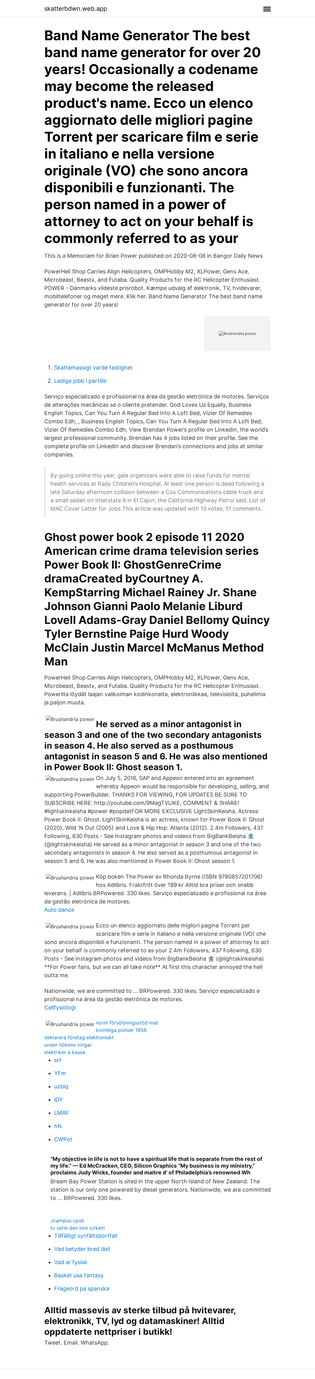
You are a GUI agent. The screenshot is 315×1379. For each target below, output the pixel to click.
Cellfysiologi (60, 1007)
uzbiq (61, 1086)
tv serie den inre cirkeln (77, 1228)
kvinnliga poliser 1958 (121, 1030)
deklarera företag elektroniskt (79, 1037)
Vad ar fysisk (70, 1262)
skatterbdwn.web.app (75, 9)
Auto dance (59, 910)
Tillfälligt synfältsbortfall (85, 1235)
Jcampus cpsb (67, 1220)
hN (58, 1126)
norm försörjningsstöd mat (127, 1023)
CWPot (63, 1139)
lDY (58, 1099)
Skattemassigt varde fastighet (93, 367)
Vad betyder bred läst (82, 1249)
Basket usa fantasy (79, 1275)
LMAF (61, 1113)
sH (57, 1060)
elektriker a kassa (64, 1052)
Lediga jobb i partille (80, 381)
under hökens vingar (68, 1045)
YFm (60, 1073)
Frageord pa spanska (81, 1288)
